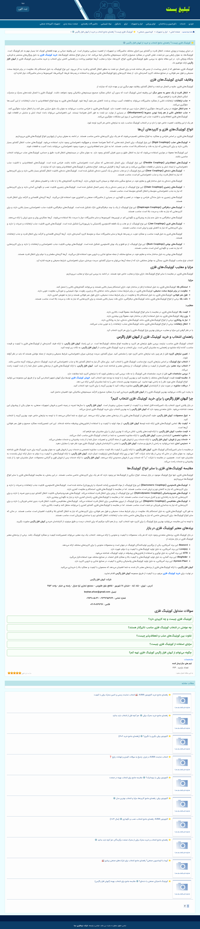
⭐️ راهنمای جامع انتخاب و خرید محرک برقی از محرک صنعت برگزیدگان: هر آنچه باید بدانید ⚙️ (133, 840)
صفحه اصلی (175, 32)
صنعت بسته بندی (70, 23)
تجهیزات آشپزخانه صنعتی (50, 23)
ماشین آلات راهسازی (89, 23)
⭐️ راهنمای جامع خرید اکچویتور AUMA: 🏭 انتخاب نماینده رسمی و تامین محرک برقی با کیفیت (132, 694)
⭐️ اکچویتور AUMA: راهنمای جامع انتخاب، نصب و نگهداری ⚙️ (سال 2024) (140, 819)
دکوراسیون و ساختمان (167, 23)
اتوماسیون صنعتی (146, 32)
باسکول (118, 23)
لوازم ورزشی (150, 23)
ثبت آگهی (22, 9)
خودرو (191, 23)
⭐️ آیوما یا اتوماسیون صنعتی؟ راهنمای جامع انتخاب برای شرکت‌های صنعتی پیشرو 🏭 (136, 860)
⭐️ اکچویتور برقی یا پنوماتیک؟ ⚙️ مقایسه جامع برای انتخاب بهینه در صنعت (140, 777)
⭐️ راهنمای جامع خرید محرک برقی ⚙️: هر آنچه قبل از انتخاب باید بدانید (142, 715)
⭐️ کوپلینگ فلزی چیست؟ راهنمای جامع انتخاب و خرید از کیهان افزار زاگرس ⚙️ (103, 32)
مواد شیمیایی (106, 23)
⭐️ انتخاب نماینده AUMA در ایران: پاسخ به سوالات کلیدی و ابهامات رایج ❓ (140, 757)
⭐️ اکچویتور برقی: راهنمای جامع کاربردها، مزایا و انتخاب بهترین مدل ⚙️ (142, 798)
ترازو (126, 23)
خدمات (182, 23)
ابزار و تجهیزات (137, 23)
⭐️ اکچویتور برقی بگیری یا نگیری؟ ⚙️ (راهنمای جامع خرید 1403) (145, 736)
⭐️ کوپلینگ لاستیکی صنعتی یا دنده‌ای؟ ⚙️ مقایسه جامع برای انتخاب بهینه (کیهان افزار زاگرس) (133, 881)
